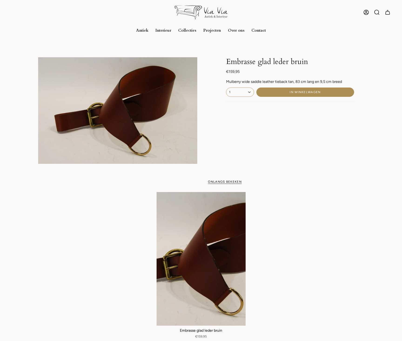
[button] (377, 12)
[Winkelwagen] (387, 12)
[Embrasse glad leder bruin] (201, 259)
